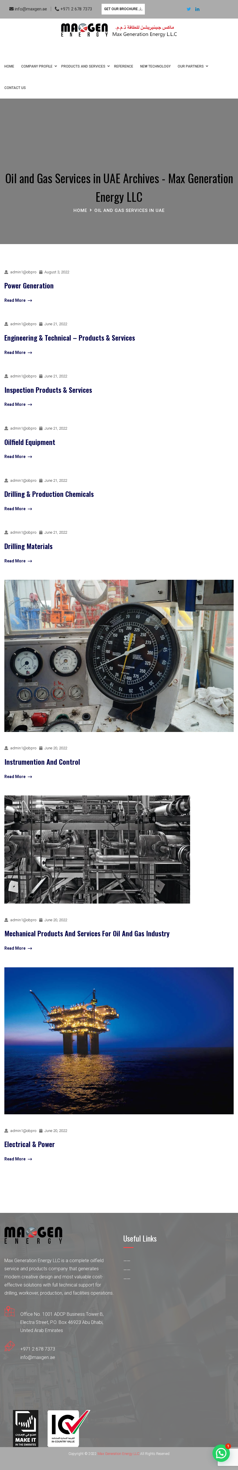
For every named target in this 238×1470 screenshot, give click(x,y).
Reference (123, 66)
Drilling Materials (28, 546)
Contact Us (15, 88)
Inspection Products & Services (48, 389)
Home (9, 66)
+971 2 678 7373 (75, 9)
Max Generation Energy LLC (118, 1454)
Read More (15, 300)
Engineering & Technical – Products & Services (69, 337)
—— (126, 1261)
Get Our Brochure (121, 9)
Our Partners (191, 66)
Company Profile (37, 66)
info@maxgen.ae (30, 9)
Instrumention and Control (42, 761)
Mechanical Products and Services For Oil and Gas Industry (87, 933)
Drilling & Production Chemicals (49, 493)
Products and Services (83, 66)
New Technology (155, 66)
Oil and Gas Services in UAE (129, 210)
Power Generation (29, 285)
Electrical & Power (29, 1144)
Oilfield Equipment (29, 442)
